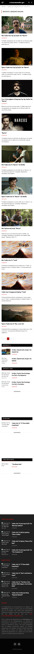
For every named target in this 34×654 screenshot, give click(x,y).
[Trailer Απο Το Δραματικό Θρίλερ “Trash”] (17, 281)
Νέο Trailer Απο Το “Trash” (9, 260)
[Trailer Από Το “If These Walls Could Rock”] (6, 425)
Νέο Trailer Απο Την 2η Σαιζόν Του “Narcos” (14, 35)
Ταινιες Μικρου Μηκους (8, 459)
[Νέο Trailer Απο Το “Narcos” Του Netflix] (17, 154)
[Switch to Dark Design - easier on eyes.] (31, 2)
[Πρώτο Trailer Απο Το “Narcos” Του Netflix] (17, 185)
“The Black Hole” (17, 464)
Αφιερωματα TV (6, 345)
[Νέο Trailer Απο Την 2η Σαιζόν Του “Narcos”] (17, 24)
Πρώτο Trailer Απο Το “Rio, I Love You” (13, 324)
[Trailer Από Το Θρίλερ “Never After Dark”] (6, 543)
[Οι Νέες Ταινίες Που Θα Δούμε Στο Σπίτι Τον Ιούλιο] (6, 384)
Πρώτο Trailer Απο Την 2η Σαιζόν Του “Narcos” (15, 67)
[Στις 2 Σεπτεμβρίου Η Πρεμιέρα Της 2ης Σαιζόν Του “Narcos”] (17, 88)
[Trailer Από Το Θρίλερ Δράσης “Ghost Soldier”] (6, 534)
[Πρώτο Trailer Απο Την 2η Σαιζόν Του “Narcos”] (17, 56)
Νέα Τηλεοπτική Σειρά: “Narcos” (11, 228)
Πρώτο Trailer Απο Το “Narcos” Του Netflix (14, 196)
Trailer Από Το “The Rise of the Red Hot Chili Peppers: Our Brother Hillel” (22, 584)
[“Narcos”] (17, 122)
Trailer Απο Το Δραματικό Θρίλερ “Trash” (14, 292)
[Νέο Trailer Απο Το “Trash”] (17, 249)
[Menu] (3, 2)
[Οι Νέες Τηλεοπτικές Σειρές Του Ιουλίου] (6, 360)
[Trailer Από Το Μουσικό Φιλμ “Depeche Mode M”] (6, 595)
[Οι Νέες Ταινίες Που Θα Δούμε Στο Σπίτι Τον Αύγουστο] (6, 375)
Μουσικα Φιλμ (6, 418)
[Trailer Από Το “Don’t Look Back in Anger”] (6, 575)
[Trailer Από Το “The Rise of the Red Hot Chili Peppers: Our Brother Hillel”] (6, 584)
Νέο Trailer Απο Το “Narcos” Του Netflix (13, 165)
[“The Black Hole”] (6, 466)
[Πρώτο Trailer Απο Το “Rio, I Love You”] (17, 313)
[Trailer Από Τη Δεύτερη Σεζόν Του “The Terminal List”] (6, 552)
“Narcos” (4, 133)
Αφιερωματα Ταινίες (8, 368)
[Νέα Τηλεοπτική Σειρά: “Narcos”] (17, 217)
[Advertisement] (17, 404)
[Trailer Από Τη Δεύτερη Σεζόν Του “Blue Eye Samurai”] (6, 525)
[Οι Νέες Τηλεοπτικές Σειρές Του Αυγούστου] (6, 352)
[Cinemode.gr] (17, 2)
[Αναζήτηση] (29, 2)
